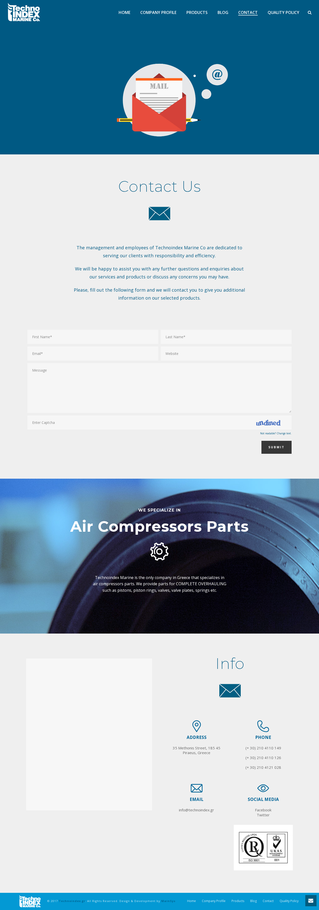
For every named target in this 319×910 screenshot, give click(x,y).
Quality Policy (283, 12)
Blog (223, 12)
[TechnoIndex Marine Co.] (29, 901)
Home (124, 12)
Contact (248, 12)
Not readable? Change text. (276, 433)
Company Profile (158, 12)
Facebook (263, 809)
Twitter (263, 814)
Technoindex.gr (72, 901)
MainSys (168, 901)
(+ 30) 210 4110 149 (263, 747)
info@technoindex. (194, 809)
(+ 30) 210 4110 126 (263, 757)
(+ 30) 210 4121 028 (263, 767)
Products (197, 12)
